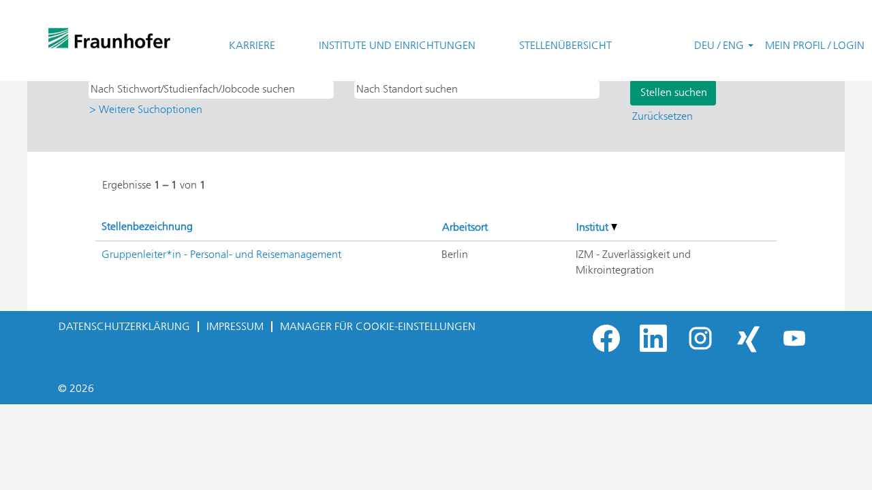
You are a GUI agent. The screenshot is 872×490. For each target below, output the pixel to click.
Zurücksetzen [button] (662, 116)
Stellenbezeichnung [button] (147, 226)
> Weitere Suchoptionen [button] (145, 109)
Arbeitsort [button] (465, 226)
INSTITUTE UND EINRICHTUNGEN (397, 45)
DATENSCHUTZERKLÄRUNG (124, 326)
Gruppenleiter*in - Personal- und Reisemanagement (221, 254)
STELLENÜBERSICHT (565, 45)
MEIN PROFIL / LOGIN (815, 45)
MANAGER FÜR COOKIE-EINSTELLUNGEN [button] (378, 326)
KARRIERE (252, 45)
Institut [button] (593, 226)
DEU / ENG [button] (720, 45)
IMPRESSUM (235, 326)
